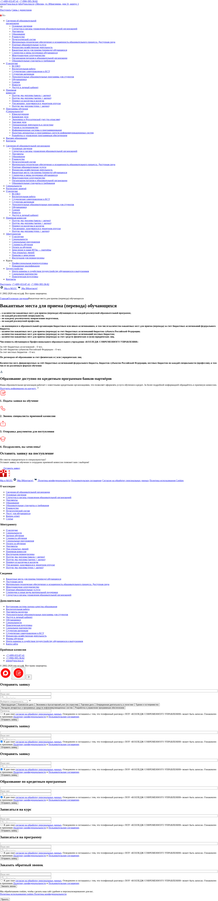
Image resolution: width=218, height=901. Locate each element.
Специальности (14, 186)
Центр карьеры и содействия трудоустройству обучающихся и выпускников (50, 271)
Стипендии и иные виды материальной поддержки (32, 592)
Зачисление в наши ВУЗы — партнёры (31, 250)
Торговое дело (19, 122)
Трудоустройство (14, 268)
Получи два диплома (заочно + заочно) (31, 98)
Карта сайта (12, 644)
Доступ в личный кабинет (25, 87)
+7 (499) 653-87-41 (9, 1)
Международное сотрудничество (28, 55)
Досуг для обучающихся (18, 513)
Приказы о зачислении (23, 255)
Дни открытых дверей (23, 252)
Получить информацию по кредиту (18, 388)
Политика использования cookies (17, 894)
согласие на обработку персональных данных (38, 714)
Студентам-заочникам (23, 74)
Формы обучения (14, 638)
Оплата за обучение (22, 247)
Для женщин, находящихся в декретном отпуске (36, 103)
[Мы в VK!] (4, 13)
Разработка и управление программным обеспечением (39, 135)
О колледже (18, 236)
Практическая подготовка (25, 276)
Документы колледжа (17, 612)
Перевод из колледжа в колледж (28, 100)
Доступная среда (14, 581)
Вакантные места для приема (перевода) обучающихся (39, 50)
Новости (16, 84)
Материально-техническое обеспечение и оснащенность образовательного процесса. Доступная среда (63, 42)
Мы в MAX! (10, 288)
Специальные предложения (26, 242)
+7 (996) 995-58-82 (28, 1)
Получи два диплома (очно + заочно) (30, 106)
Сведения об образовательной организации (28, 146)
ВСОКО (16, 66)
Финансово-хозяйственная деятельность (32, 47)
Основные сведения (22, 26)
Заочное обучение (15, 535)
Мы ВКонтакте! (29, 288)
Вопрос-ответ (13, 516)
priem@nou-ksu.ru (9, 4)
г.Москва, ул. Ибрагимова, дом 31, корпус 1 (57, 4)
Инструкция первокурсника (20, 554)
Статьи (9, 519)
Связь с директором (22, 10)
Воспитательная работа (23, 68)
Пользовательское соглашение (86, 480)
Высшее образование (16, 138)
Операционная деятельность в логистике (32, 124)
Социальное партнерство (24, 274)
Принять (5, 899)
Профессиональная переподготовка (30, 263)
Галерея (16, 82)
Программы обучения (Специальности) (17, 110)
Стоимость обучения (22, 244)
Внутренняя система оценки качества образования (31, 606)
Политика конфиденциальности (54, 480)
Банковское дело (20, 116)
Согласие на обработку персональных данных (125, 480)
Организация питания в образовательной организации (39, 58)
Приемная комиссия (11, 91)
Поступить (5, 10)
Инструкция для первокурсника (28, 258)
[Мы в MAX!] (1, 13)
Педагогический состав (24, 39)
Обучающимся (19, 79)
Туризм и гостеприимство (25, 127)
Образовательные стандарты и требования (33, 60)
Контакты (11, 140)
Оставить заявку (11, 468)
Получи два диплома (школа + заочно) (31, 95)
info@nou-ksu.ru (26, 4)
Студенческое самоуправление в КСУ (31, 71)
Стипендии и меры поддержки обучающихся (35, 52)
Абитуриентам (13, 234)
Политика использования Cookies (166, 480)
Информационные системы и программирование (37, 130)
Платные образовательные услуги (29, 44)
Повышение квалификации (26, 266)
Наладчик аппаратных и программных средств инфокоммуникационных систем (53, 132)
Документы (18, 31)
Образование (18, 34)
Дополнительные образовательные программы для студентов (43, 76)
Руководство (18, 36)
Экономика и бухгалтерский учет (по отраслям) (36, 119)
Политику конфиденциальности (29, 716)
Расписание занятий (16, 188)
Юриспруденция (20, 114)
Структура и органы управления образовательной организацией (44, 28)
